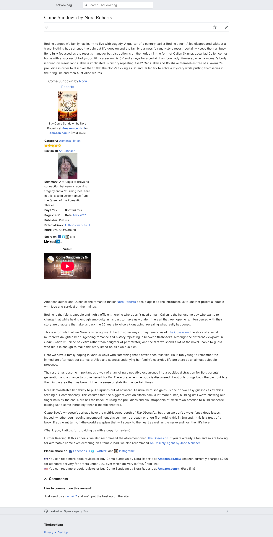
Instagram (126, 451)
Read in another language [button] (46, 27)
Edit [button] (226, 27)
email (70, 496)
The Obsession (178, 332)
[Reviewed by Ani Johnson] (67, 166)
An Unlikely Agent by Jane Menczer (175, 443)
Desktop (63, 532)
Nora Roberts (126, 302)
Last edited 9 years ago (64, 511)
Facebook (80, 451)
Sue (85, 511)
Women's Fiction (70, 141)
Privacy (48, 532)
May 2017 (79, 215)
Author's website (76, 225)
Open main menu (46, 5)
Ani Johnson (67, 151)
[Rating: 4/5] (52, 146)
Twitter (100, 451)
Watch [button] (214, 27)
